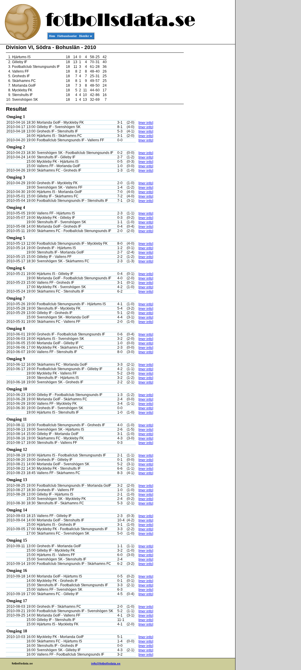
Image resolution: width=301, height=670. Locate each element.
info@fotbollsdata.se (106, 663)
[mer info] (145, 123)
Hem (52, 36)
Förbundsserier (67, 36)
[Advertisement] (208, 134)
